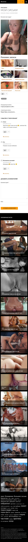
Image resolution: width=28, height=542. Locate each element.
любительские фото (5, 506)
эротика (17, 519)
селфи (2, 514)
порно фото (5, 512)
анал (2, 496)
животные (18, 501)
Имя (2, 201)
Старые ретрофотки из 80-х (7, 105)
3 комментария (13, 13)
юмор (11, 521)
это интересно (4, 521)
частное (4, 98)
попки (16, 508)
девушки (12, 501)
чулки (11, 519)
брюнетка (4, 498)
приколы (17, 512)
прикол (12, 512)
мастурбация (16, 506)
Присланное (4, 7)
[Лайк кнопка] (2, 94)
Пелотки (3, 1)
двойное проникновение (7, 500)
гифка (9, 498)
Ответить (6, 136)
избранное (5, 504)
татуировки (6, 516)
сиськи (6, 514)
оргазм (12, 508)
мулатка (8, 508)
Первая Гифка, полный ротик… (8, 111)
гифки (12, 498)
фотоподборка (13, 516)
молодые (4, 508)
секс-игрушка (23, 512)
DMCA (2, 527)
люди (11, 506)
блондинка (9, 496)
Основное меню (26, 2)
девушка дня (5, 501)
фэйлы (20, 516)
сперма (22, 514)
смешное (11, 514)
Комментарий (5, 182)
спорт (2, 516)
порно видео (6, 510)
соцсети (16, 514)
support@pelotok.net (9, 537)
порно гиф (15, 510)
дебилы (15, 500)
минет (23, 506)
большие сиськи (20, 496)
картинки (13, 503)
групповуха (17, 498)
